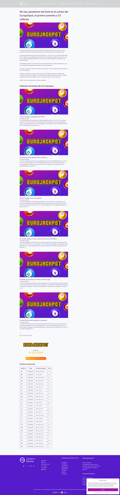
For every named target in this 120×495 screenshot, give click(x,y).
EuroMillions (64, 464)
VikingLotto (64, 474)
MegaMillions (65, 468)
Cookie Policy (85, 483)
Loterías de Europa (78, 3)
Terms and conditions (87, 478)
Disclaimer (84, 484)
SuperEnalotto (65, 467)
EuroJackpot (65, 465)
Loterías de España (52, 3)
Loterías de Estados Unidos (65, 3)
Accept (103, 489)
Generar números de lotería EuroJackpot (36, 358)
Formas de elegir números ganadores (91, 466)
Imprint (110, 492)
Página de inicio (43, 3)
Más (98, 3)
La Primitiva (64, 462)
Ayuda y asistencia (86, 462)
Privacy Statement (105, 492)
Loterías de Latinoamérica (90, 3)
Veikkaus (64, 472)
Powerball (64, 470)
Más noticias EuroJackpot (26, 335)
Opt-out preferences (97, 492)
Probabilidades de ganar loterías (90, 464)
